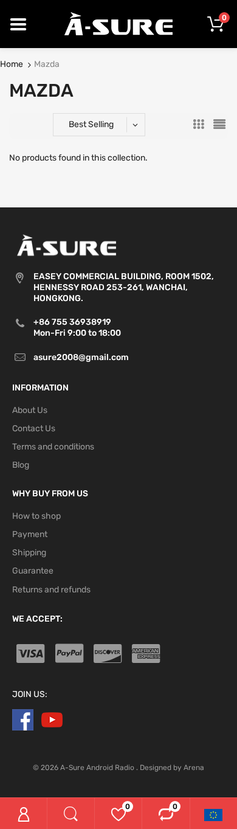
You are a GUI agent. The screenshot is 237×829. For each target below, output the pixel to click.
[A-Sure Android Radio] (119, 23)
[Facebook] (22, 719)
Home (11, 64)
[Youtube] (52, 719)
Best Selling (91, 124)
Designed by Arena (172, 767)
